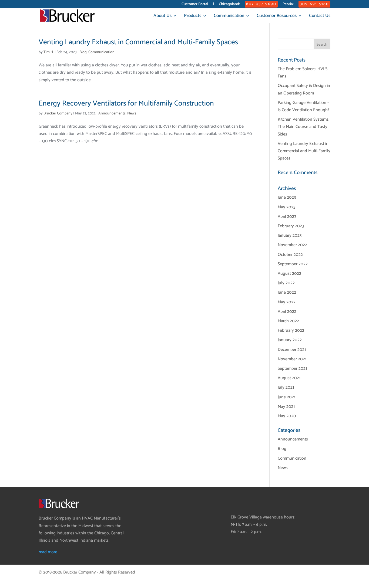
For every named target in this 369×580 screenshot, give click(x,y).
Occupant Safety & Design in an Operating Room (304, 89)
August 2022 (289, 273)
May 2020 (287, 416)
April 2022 (287, 311)
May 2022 (287, 302)
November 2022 (292, 245)
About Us (162, 16)
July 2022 (286, 283)
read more (48, 552)
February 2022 (291, 330)
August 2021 (289, 378)
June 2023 (287, 197)
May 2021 (286, 406)
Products (192, 16)
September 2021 (292, 368)
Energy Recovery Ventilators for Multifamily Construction (126, 103)
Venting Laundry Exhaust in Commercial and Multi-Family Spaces (138, 42)
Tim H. (48, 52)
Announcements (112, 113)
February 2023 (291, 226)
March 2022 (288, 321)
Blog (83, 52)
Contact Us (319, 16)
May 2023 (287, 207)
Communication (229, 16)
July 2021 (286, 387)
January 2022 (290, 340)
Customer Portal (195, 4)
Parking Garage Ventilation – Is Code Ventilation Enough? (304, 106)
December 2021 (292, 349)
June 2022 (287, 292)
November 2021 (292, 359)
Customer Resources (277, 16)
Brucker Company (57, 113)
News (131, 113)
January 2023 (290, 235)
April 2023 (287, 216)
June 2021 (286, 397)
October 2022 (290, 254)
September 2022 (293, 264)
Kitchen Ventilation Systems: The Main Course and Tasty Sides (303, 127)
